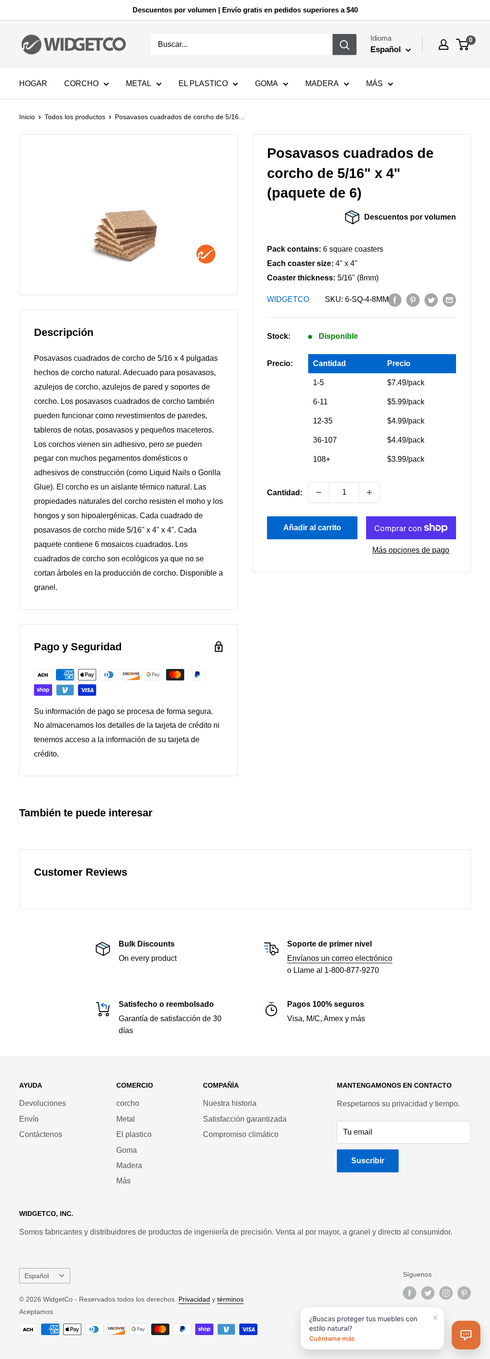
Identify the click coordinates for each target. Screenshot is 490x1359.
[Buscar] (344, 44)
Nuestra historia (229, 1103)
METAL (138, 83)
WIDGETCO (288, 299)
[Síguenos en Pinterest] (464, 1293)
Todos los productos (75, 117)
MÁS (374, 83)
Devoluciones (42, 1103)
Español (36, 1276)
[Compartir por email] (449, 299)
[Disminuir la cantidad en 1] (319, 492)
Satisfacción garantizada (245, 1119)
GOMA (266, 83)
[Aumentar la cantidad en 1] (369, 492)
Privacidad (194, 1299)
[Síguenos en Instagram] (446, 1293)
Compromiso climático (240, 1134)
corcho (127, 1103)
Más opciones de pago (410, 550)
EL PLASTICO (203, 83)
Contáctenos (40, 1134)
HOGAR (33, 83)
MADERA (322, 83)
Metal (125, 1119)
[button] (466, 1335)
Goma (126, 1150)
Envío (29, 1119)
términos (230, 1299)
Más (123, 1181)
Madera (129, 1165)
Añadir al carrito (312, 528)
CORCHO (81, 83)
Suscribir (367, 1161)
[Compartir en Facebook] (394, 299)
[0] (463, 44)
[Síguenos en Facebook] (409, 1293)
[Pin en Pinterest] (413, 299)
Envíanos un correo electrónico (339, 958)
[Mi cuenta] (443, 44)
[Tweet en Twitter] (431, 299)
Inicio (27, 117)
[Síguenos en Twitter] (427, 1293)
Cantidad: (284, 493)
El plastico (134, 1134)
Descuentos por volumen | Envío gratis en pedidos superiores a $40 (245, 10)
